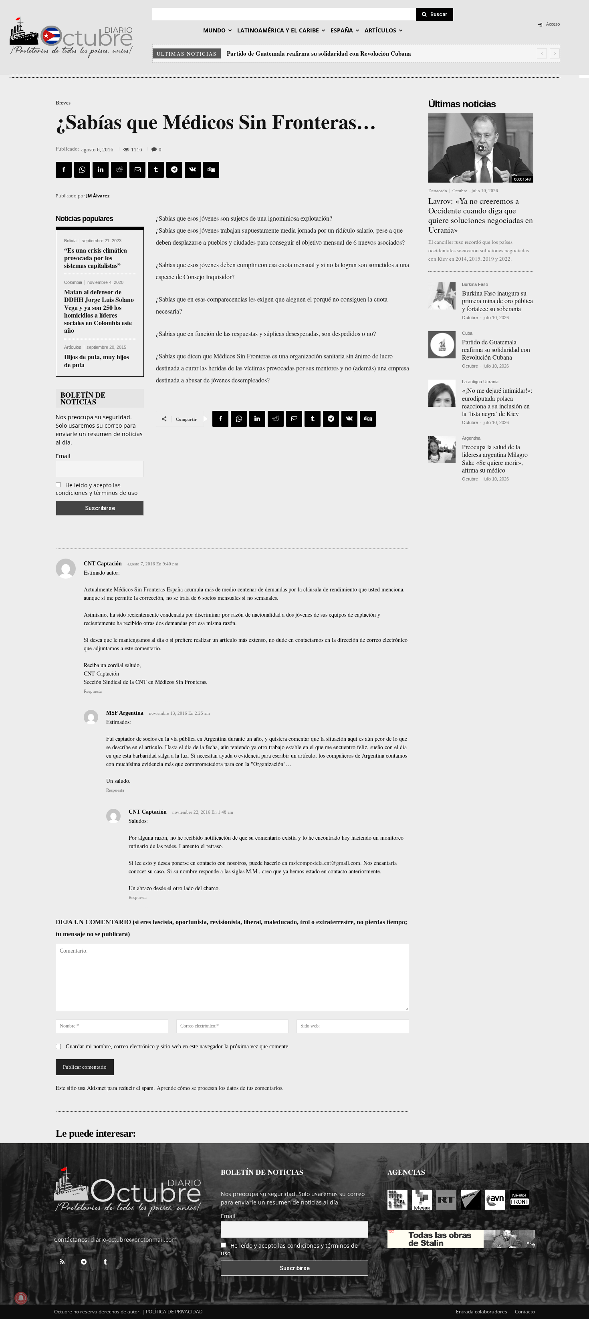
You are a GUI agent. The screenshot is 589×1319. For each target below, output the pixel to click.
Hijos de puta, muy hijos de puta (96, 360)
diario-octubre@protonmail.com (134, 1239)
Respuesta (93, 691)
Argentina (471, 438)
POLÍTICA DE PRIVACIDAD (174, 1311)
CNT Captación (103, 564)
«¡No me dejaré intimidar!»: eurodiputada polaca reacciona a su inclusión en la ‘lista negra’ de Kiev (357, 53)
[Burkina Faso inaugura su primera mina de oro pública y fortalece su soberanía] (442, 296)
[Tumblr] (156, 170)
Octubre (459, 190)
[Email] (137, 170)
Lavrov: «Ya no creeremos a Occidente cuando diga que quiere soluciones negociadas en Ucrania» (480, 215)
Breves (63, 102)
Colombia (73, 282)
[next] (555, 53)
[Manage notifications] (20, 1298)
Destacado (437, 191)
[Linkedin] (101, 170)
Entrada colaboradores (481, 1311)
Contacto (525, 1311)
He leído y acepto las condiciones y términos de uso (96, 489)
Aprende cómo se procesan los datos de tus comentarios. (220, 1088)
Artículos (72, 347)
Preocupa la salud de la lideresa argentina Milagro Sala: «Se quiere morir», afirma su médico (495, 458)
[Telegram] (174, 170)
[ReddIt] (119, 170)
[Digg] (211, 170)
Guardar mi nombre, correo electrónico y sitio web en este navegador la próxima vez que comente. (178, 1047)
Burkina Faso (475, 284)
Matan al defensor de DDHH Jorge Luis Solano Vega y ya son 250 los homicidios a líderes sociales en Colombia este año (99, 311)
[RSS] (62, 1262)
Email (63, 456)
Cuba (467, 333)
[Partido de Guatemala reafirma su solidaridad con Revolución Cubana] (442, 344)
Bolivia (70, 241)
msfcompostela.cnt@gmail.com (324, 863)
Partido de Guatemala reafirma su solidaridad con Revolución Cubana (496, 349)
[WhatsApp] (82, 170)
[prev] (542, 53)
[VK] (193, 170)
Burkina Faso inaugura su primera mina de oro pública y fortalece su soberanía (497, 300)
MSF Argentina (124, 713)
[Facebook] (64, 170)
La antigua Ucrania (480, 382)
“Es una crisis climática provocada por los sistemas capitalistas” (95, 257)
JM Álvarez (97, 196)
